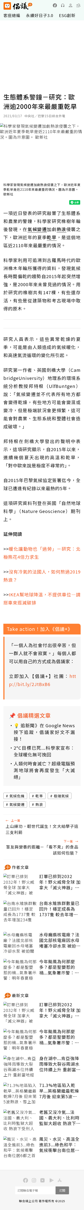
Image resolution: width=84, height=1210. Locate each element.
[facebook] (55, 5)
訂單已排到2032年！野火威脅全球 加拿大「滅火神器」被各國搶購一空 (60, 882)
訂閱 (62, 1190)
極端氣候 (61, 796)
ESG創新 (67, 15)
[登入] (70, 5)
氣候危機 (17, 796)
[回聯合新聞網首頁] (7, 6)
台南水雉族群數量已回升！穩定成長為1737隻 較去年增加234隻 (59, 908)
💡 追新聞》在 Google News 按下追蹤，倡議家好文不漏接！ (44, 732)
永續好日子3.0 (39, 15)
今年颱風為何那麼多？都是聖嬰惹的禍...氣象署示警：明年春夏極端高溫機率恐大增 (59, 967)
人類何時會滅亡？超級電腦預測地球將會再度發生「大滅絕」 (44, 770)
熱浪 (39, 804)
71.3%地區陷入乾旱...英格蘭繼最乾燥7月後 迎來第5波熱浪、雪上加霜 (59, 1090)
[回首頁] (17, 6)
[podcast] (62, 5)
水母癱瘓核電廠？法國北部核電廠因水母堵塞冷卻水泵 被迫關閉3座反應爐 (60, 940)
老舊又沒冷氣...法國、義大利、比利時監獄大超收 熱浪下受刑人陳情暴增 (60, 1117)
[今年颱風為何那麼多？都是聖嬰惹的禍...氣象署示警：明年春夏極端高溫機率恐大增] (20, 970)
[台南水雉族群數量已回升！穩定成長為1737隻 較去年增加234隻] (20, 911)
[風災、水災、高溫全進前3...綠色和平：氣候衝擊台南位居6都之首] (20, 1147)
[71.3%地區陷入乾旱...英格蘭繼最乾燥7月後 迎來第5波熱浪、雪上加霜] (20, 1093)
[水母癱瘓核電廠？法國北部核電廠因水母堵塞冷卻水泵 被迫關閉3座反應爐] (20, 943)
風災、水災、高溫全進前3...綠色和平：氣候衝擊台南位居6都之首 (59, 1144)
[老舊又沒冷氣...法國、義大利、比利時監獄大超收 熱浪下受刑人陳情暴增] (20, 1120)
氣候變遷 (17, 804)
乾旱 (39, 796)
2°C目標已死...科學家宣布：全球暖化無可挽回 (44, 751)
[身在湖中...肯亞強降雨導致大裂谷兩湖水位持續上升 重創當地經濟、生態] (20, 1067)
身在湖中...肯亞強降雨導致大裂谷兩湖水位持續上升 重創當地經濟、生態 (60, 1064)
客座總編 (11, 15)
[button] (78, 5)
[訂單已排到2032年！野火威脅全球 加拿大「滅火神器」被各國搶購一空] (20, 885)
